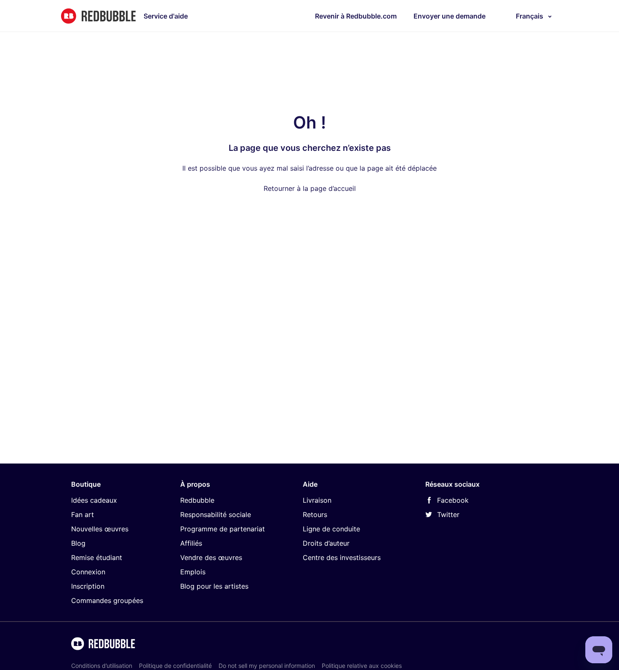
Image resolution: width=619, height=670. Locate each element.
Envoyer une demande (450, 16)
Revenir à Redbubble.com (356, 16)
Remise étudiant (96, 557)
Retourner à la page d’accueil (310, 188)
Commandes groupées (107, 600)
